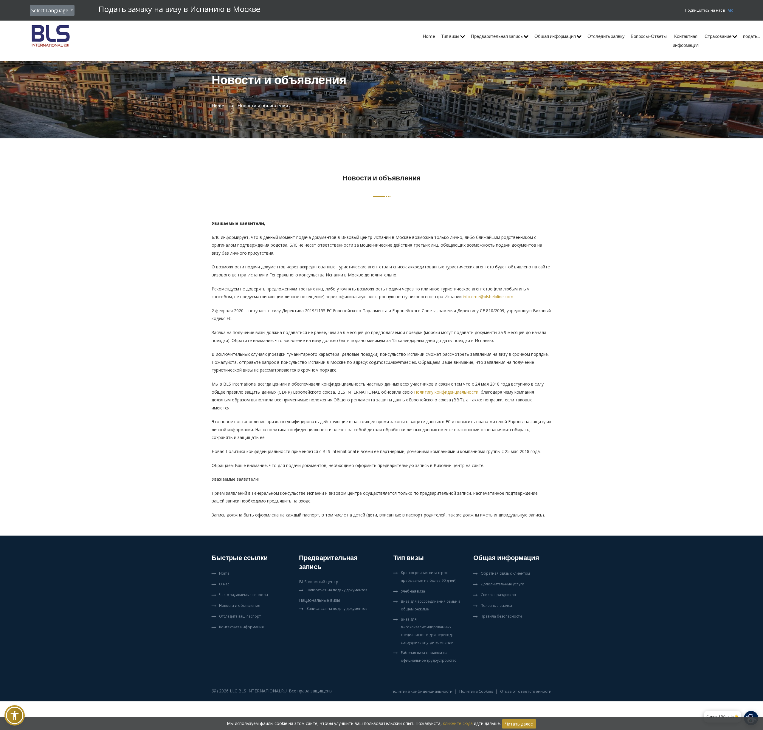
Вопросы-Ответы (649, 36)
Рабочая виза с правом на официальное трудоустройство (429, 656)
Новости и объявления (239, 605)
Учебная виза (413, 591)
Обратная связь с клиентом (505, 573)
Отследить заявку (606, 36)
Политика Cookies (476, 691)
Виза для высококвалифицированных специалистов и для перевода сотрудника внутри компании (427, 631)
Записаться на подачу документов (336, 590)
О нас (224, 584)
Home (429, 36)
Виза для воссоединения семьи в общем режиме (430, 605)
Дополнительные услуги (502, 584)
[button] (14, 715)
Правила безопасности (501, 616)
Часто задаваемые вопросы (243, 594)
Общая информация (555, 36)
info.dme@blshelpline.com (488, 296)
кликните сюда (458, 723)
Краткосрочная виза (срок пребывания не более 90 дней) (428, 576)
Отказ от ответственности (525, 691)
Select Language (50, 10)
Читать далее (519, 724)
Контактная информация (686, 41)
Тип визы (450, 36)
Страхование (718, 36)
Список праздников (498, 594)
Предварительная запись (497, 36)
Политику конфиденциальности (446, 392)
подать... (751, 36)
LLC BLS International (255, 691)
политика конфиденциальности (422, 691)
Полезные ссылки (496, 605)
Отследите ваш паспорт (240, 616)
